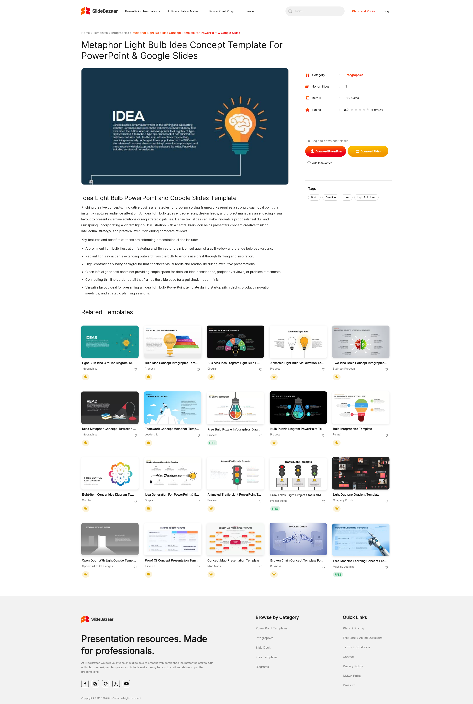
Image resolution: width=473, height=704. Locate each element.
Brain (314, 197)
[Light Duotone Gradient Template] (360, 473)
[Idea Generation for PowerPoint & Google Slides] (172, 473)
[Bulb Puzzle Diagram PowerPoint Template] (298, 407)
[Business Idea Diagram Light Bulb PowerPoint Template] (235, 342)
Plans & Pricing (353, 628)
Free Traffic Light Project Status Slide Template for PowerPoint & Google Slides (297, 495)
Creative (331, 197)
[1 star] (352, 110)
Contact (348, 657)
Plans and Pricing (364, 11)
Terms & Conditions (356, 647)
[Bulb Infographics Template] (360, 407)
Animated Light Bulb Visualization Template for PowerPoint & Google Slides (297, 363)
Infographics (120, 33)
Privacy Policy (353, 666)
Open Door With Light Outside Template (109, 560)
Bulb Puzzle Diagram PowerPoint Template (297, 429)
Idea (346, 197)
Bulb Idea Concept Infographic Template (172, 363)
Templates (100, 33)
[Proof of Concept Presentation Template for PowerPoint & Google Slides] (172, 539)
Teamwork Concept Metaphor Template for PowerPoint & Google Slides (172, 429)
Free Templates (267, 657)
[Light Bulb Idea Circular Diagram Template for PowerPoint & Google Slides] (110, 342)
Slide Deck (263, 647)
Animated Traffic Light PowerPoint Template (234, 494)
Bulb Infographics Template (352, 429)
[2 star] (356, 110)
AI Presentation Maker (183, 11)
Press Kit (349, 685)
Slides (371, 151)
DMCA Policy (352, 676)
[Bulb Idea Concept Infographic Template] (172, 342)
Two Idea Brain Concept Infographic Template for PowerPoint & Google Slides (360, 363)
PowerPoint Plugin (222, 11)
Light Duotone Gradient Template (356, 494)
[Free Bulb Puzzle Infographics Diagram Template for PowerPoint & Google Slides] (235, 408)
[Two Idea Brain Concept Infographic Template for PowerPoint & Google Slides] (360, 342)
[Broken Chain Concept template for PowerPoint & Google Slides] (298, 539)
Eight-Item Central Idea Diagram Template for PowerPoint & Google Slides (109, 494)
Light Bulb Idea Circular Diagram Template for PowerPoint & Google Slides (109, 363)
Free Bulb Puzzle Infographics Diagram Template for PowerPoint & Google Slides (234, 429)
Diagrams (262, 667)
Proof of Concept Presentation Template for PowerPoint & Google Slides (172, 560)
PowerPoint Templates (141, 11)
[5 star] (367, 110)
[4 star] (363, 110)
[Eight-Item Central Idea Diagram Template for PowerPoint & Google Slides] (110, 473)
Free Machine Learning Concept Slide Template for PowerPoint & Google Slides (360, 561)
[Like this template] (135, 369)
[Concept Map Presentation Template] (235, 539)
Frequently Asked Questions (362, 638)
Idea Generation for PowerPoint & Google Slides (172, 494)
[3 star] (359, 110)
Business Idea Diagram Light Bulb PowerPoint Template (234, 363)
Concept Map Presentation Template (233, 560)
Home (85, 33)
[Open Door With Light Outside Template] (110, 539)
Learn (250, 11)
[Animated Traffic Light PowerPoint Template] (235, 473)
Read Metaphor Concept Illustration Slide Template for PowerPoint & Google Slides (109, 429)
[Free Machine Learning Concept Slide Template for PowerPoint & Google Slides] (360, 540)
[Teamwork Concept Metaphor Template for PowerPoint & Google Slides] (172, 407)
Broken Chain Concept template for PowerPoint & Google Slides (297, 560)
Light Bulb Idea (366, 197)
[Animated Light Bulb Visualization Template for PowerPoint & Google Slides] (298, 342)
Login (387, 11)
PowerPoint (329, 151)
